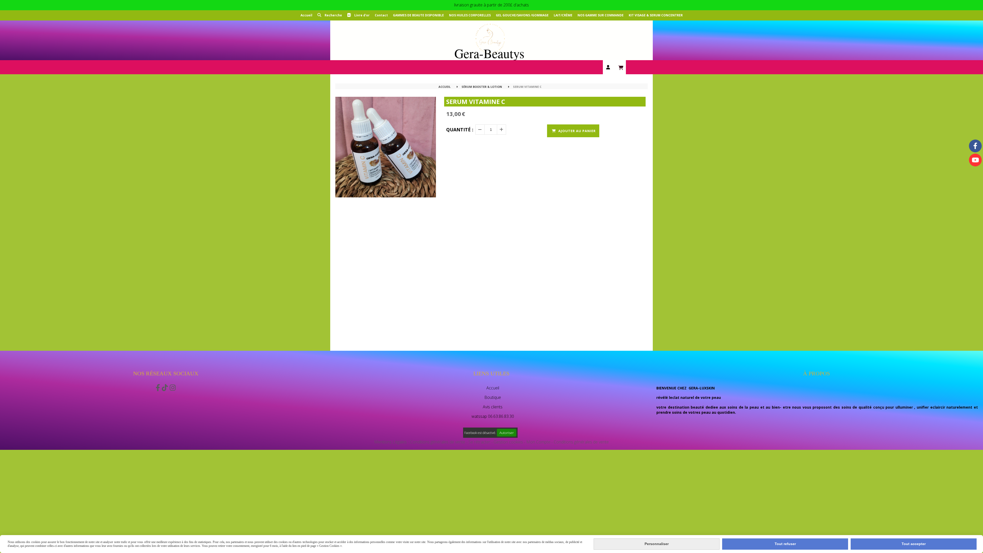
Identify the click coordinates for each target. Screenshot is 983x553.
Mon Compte (538, 442)
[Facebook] (975, 146)
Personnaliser (657, 544)
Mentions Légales (390, 442)
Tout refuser (785, 544)
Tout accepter (914, 544)
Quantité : (459, 129)
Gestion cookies (509, 442)
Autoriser (506, 432)
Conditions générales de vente (437, 442)
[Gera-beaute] (975, 160)
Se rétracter (479, 442)
